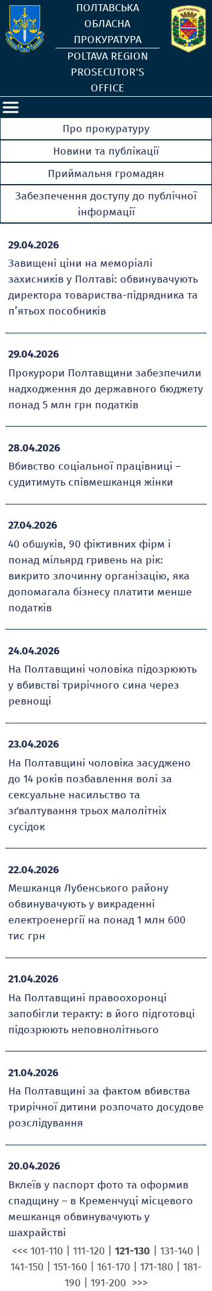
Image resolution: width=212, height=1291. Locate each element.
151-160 (70, 1266)
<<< (20, 1250)
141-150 (27, 1266)
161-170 (113, 1266)
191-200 (108, 1282)
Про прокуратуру (106, 128)
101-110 (47, 1250)
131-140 (176, 1250)
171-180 (156, 1266)
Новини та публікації (106, 151)
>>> (140, 1282)
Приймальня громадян (106, 173)
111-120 (89, 1250)
